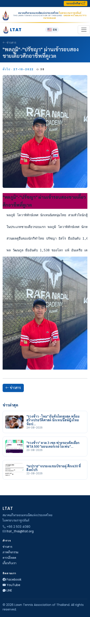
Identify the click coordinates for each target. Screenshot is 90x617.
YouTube (13, 585)
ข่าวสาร (11, 42)
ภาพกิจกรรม (10, 552)
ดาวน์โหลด (9, 557)
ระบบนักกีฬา (74, 3)
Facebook (14, 579)
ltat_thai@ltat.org (20, 531)
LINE (9, 590)
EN (55, 30)
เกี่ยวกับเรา (9, 563)
